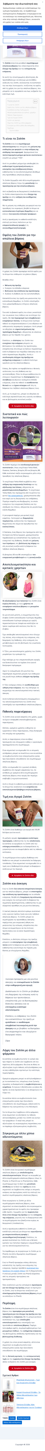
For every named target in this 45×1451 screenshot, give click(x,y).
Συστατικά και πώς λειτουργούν (18, 110)
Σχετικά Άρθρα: (14, 130)
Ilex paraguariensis (15, 496)
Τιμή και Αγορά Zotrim (14, 118)
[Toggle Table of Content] (34, 101)
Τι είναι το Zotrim (13, 105)
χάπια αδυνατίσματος (12, 1422)
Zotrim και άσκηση (13, 120)
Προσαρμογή (22, 34)
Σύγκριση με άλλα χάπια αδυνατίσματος (21, 125)
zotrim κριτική (23, 1418)
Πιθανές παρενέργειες (14, 115)
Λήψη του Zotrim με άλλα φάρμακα (19, 123)
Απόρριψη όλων (22, 41)
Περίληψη (10, 128)
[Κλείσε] (42, 2)
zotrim (12, 1418)
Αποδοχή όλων (22, 28)
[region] (22, 23)
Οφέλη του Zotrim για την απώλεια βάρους (22, 107)
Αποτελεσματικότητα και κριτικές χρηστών (21, 112)
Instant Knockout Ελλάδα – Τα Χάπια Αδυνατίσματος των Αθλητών (28, 1395)
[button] (23, 406)
